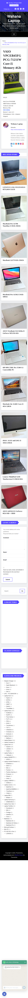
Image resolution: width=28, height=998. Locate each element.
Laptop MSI (7, 795)
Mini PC (6, 829)
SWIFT (8, 704)
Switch (8, 706)
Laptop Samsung (9, 799)
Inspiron (8, 747)
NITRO (8, 700)
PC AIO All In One (9, 831)
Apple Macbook (10, 685)
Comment (6, 538)
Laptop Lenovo (8, 785)
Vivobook (8, 732)
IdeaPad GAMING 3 (11, 789)
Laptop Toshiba (8, 806)
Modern (8, 797)
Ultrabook (9, 730)
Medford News (19, 855)
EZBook (8, 783)
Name (5, 552)
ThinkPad (9, 791)
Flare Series (9, 717)
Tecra (7, 816)
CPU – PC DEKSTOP (10, 693)
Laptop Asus (7, 710)
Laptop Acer (7, 696)
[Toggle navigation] (14, 34)
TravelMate (9, 708)
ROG (7, 723)
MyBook (8, 738)
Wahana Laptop (14, 18)
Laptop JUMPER (9, 780)
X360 (7, 778)
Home (4, 41)
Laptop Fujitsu (8, 753)
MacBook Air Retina (11, 823)
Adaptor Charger (8, 681)
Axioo (7, 689)
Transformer (9, 725)
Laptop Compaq (8, 742)
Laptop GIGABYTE (9, 757)
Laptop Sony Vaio (9, 804)
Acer (7, 683)
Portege (8, 812)
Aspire (8, 698)
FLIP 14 (8, 719)
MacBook (6, 819)
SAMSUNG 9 (10, 802)
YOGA (8, 793)
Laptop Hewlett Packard (10, 761)
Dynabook (9, 808)
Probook (8, 774)
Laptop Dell (7, 744)
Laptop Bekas (8, 740)
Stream (8, 776)
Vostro (8, 751)
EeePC (8, 715)
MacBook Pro (10, 825)
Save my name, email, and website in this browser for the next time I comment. (13, 572)
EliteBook (9, 763)
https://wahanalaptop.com (18, 129)
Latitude (8, 749)
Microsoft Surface (9, 827)
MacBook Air (9, 821)
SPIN (7, 702)
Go (22, 591)
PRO (7, 721)
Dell (7, 691)
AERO (8, 759)
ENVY (8, 766)
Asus (7, 687)
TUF (7, 727)
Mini (7, 768)
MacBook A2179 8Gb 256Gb (13, 260)
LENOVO (8, 833)
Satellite (8, 814)
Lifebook (8, 755)
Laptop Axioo (8, 736)
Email (5, 560)
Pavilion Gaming (10, 772)
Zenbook (8, 734)
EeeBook (8, 713)
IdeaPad (8, 787)
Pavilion (8, 770)
